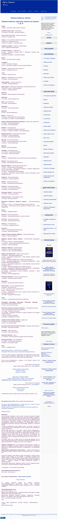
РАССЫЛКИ (49, 48)
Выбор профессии (49, 172)
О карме (46, 81)
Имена (45, 99)
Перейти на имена (20, 370)
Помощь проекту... (6, 411)
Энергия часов (48, 203)
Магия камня (47, 126)
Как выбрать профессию (8, 408)
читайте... (4, 503)
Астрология (47, 118)
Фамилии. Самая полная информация (49, 369)
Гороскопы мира (48, 107)
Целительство (48, 160)
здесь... (47, 327)
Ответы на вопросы (49, 85)
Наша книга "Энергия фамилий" (49, 294)
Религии (46, 66)
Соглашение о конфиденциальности (49, 402)
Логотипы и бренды (49, 168)
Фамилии (46, 103)
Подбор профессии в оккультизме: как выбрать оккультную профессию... (20, 407)
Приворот (46, 157)
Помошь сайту (48, 34)
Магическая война (49, 153)
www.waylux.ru (12, 472)
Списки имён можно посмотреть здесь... (23, 357)
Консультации (48, 324)
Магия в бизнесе (48, 149)
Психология (47, 114)
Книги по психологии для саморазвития (47, 348)
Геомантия (47, 122)
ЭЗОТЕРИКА (49, 54)
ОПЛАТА (36, 11)
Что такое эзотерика (49, 58)
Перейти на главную (20, 372)
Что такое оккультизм (50, 95)
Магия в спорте (45, 355)
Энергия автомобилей (50, 199)
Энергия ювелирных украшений (49, 207)
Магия (45, 145)
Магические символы (50, 130)
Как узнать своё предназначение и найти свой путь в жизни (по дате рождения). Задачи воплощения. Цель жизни (21, 405)
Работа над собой (49, 77)
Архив (49, 406)
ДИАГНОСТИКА (49, 187)
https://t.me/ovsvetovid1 (24, 476)
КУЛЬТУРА (49, 215)
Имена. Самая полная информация (49, 361)
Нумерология (47, 111)
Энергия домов (48, 192)
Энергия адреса (48, 195)
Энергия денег (48, 164)
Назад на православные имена (21, 369)
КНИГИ (49, 43)
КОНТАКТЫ (44, 11)
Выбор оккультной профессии (49, 176)
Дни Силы (46, 137)
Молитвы (46, 73)
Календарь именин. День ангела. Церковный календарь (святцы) (18, 351)
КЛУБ (49, 37)
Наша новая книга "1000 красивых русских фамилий (49, 261)
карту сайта (11, 401)
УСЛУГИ (30, 11)
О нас (48, 32)
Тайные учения (48, 62)
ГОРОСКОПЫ (49, 240)
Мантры (46, 70)
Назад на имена (20, 389)
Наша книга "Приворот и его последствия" (49, 383)
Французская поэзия (49, 233)
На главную (21, 390)
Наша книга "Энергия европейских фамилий (49, 274)
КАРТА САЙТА (22, 11)
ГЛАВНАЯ (13, 11)
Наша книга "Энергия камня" (49, 318)
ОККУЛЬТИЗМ (49, 91)
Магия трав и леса (49, 134)
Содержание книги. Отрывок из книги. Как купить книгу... (17, 380)
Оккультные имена (46, 356)
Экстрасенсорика (48, 141)
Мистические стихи (49, 224)
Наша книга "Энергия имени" (49, 306)
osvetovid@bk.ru (35, 366)
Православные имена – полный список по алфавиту (15, 350)
